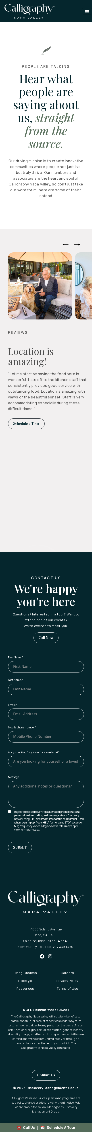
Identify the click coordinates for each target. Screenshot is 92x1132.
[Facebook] (42, 956)
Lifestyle (25, 981)
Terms (24, 830)
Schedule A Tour (60, 1127)
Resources (25, 988)
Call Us (28, 1127)
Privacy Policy (67, 981)
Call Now (46, 637)
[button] (65, 245)
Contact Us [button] (46, 1074)
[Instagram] (50, 956)
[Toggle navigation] (87, 11)
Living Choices (25, 973)
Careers (67, 973)
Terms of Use (67, 988)
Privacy (34, 830)
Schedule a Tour (26, 423)
